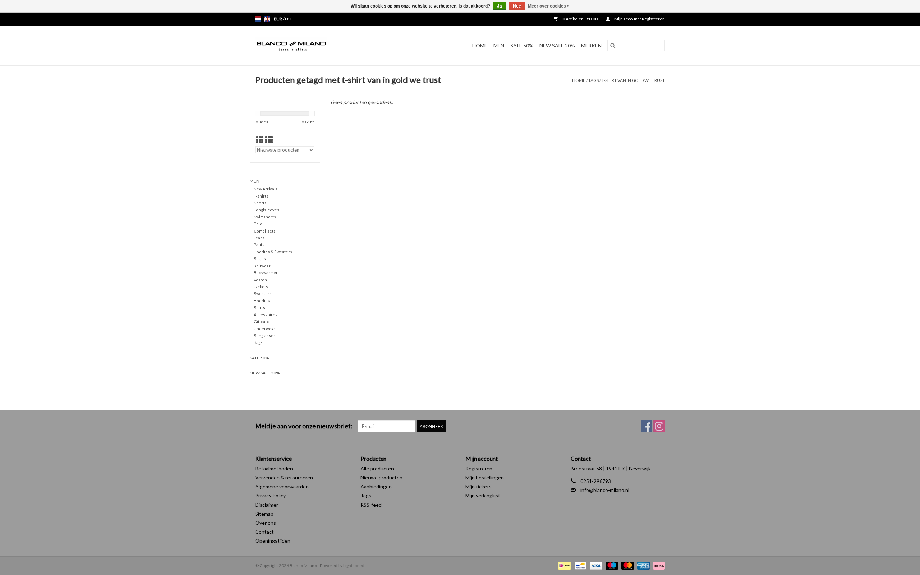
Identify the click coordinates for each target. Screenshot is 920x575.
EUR (278, 19)
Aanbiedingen (376, 486)
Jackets (261, 286)
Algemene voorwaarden (282, 486)
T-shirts (261, 196)
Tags (593, 80)
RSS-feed (371, 505)
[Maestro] (611, 565)
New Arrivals (265, 189)
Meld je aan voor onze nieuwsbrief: (304, 426)
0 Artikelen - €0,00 (580, 19)
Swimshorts (265, 217)
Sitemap (264, 514)
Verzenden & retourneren (284, 477)
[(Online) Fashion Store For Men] (310, 46)
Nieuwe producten (381, 477)
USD (289, 19)
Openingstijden (272, 541)
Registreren (478, 468)
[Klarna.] (657, 565)
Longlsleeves (266, 209)
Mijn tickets (478, 486)
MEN (498, 45)
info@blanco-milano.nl (604, 490)
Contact (264, 532)
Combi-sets (265, 231)
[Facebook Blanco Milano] (646, 426)
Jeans (259, 237)
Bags (258, 342)
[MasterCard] (627, 565)
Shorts (260, 203)
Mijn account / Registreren (639, 19)
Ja (499, 6)
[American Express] (642, 565)
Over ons (265, 523)
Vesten (260, 279)
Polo (258, 223)
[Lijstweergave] (269, 139)
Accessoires (265, 314)
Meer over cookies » (549, 6)
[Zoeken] (612, 45)
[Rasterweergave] (260, 139)
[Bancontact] (579, 565)
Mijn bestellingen (484, 477)
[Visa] (595, 565)
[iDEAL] (563, 565)
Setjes (260, 258)
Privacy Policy (270, 495)
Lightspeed (353, 565)
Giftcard (262, 321)
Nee (517, 6)
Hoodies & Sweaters (273, 251)
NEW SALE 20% (557, 45)
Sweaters (263, 293)
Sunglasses (265, 335)
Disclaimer (266, 505)
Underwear (264, 328)
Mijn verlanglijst (482, 495)
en (267, 19)
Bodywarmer (266, 272)
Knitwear (262, 265)
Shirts (259, 307)
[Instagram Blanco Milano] (659, 426)
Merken (591, 45)
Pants (259, 244)
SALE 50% (521, 45)
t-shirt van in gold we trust (633, 80)
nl (258, 19)
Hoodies (262, 300)
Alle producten (377, 468)
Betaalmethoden (274, 468)
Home (479, 45)
